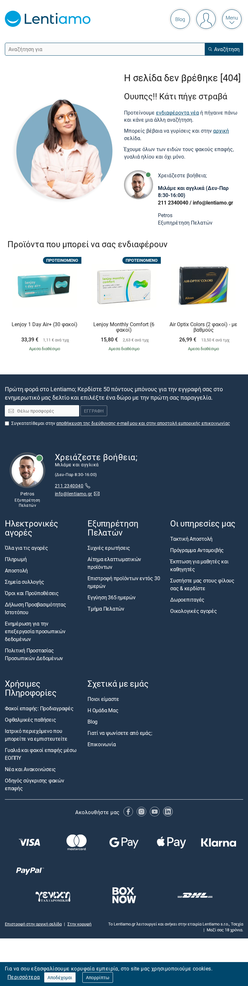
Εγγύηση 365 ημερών (112, 597)
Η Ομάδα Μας (103, 710)
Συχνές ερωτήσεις (109, 547)
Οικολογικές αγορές (193, 611)
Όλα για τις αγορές (26, 547)
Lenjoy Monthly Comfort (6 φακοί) (123, 327)
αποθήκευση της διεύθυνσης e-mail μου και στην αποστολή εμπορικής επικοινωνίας (143, 423)
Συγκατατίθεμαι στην (120, 423)
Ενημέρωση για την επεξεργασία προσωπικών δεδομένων (35, 631)
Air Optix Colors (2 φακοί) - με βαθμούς (203, 327)
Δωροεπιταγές (187, 599)
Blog (93, 721)
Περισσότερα (23, 976)
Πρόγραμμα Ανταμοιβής (197, 550)
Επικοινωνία (102, 744)
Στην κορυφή (79, 923)
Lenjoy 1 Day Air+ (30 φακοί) (45, 324)
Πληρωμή (15, 559)
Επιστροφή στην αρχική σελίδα (33, 923)
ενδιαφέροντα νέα (177, 112)
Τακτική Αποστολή (191, 538)
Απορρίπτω (97, 977)
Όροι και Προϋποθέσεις (32, 593)
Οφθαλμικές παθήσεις (30, 719)
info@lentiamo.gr (213, 202)
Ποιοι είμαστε (103, 699)
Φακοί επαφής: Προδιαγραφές (39, 708)
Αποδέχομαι (59, 977)
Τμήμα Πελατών (106, 608)
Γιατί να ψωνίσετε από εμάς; (120, 733)
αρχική (221, 130)
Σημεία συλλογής (24, 581)
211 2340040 (173, 202)
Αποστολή (16, 570)
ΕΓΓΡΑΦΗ (94, 411)
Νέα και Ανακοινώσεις (30, 768)
